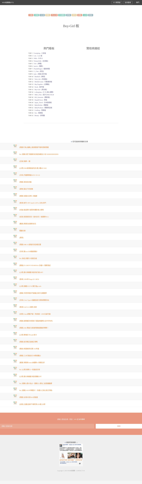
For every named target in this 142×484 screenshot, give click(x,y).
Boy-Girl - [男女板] (41, 89)
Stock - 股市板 (39, 87)
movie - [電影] (38, 66)
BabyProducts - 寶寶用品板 (43, 108)
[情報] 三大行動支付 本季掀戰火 (30, 356)
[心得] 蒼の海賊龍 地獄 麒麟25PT (30, 376)
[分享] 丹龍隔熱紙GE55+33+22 (29, 175)
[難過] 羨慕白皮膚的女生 (27, 224)
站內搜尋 (128, 2)
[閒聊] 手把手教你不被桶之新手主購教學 (33, 293)
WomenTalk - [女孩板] (41, 61)
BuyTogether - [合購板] (42, 84)
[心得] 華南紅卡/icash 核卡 (28, 335)
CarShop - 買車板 (40, 110)
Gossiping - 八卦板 (40, 53)
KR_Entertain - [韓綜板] (42, 97)
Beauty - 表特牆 (40, 115)
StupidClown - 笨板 (41, 100)
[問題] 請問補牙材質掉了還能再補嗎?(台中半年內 (35, 321)
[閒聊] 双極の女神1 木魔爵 (28, 196)
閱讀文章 (22, 231)
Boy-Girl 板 (71, 26)
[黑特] (21, 238)
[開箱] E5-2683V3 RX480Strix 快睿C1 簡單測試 (35, 265)
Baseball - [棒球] (40, 76)
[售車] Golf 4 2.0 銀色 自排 (28, 307)
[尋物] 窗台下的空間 (26, 189)
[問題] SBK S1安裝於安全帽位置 (30, 244)
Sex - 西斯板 (39, 113)
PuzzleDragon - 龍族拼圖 (42, 69)
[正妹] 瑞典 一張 (24, 161)
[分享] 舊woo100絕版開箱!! (28, 251)
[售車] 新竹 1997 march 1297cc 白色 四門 (32, 203)
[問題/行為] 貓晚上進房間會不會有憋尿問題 (34, 147)
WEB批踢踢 (71, 470)
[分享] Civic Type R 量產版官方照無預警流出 (34, 300)
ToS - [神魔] (38, 63)
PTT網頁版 (116, 2)
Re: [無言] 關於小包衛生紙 (28, 258)
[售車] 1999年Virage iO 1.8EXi (29, 279)
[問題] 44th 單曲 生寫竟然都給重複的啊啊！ (34, 328)
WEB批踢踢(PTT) (8, 2)
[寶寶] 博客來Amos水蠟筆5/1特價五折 (32, 362)
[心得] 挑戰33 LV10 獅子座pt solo (30, 286)
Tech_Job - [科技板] (41, 79)
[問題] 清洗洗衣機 (25, 182)
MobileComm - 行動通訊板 (43, 82)
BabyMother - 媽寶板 (41, 105)
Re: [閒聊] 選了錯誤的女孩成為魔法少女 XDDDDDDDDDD (38, 154)
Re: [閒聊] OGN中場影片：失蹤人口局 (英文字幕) (35, 390)
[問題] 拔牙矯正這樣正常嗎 (28, 342)
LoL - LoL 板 (38, 56)
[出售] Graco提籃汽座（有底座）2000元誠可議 (34, 314)
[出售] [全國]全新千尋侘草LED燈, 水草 (32, 404)
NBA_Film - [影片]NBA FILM (44, 95)
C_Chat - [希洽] (39, 71)
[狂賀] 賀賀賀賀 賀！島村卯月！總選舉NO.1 (34, 217)
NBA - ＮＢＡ (38, 58)
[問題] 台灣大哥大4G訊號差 (28, 397)
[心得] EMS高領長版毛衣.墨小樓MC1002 (33, 168)
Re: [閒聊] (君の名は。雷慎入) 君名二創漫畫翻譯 (35, 383)
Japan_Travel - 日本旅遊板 (43, 102)
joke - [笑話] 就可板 (40, 74)
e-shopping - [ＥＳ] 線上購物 (44, 92)
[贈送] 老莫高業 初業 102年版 (29, 349)
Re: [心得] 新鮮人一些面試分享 (29, 369)
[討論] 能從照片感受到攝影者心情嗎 (31, 210)
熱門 (137, 2)
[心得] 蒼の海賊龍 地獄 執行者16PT (31, 272)
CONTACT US (80, 470)
